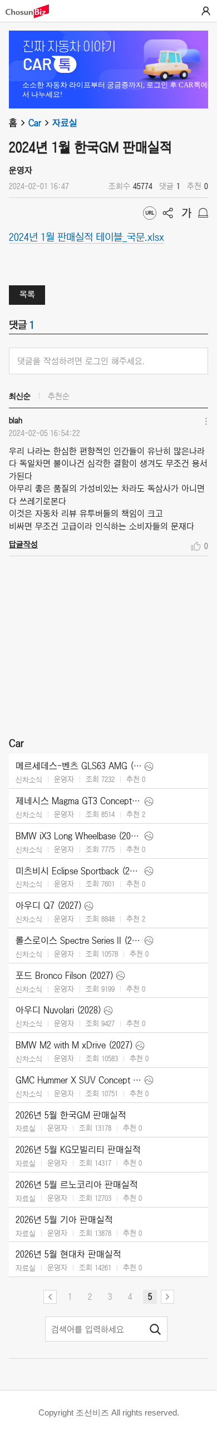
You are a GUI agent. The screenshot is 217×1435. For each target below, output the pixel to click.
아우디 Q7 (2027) (49, 905)
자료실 (64, 122)
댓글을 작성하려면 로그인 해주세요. (81, 361)
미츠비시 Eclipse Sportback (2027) (79, 871)
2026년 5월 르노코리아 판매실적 (77, 1184)
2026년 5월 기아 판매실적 (64, 1219)
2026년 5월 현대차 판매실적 (68, 1254)
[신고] (203, 213)
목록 (27, 294)
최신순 (20, 396)
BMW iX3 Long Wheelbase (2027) (79, 836)
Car (34, 122)
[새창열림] (33, 11)
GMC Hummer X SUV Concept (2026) (79, 1080)
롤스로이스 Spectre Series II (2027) (79, 940)
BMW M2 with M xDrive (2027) (74, 1045)
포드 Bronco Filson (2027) (65, 975)
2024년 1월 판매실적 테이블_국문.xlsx (86, 236)
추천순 (59, 396)
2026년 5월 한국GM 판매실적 (71, 1115)
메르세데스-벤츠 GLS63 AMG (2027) (79, 765)
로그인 (205, 11)
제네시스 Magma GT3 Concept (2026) (79, 800)
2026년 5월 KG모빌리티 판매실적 (78, 1149)
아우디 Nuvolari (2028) (58, 1010)
